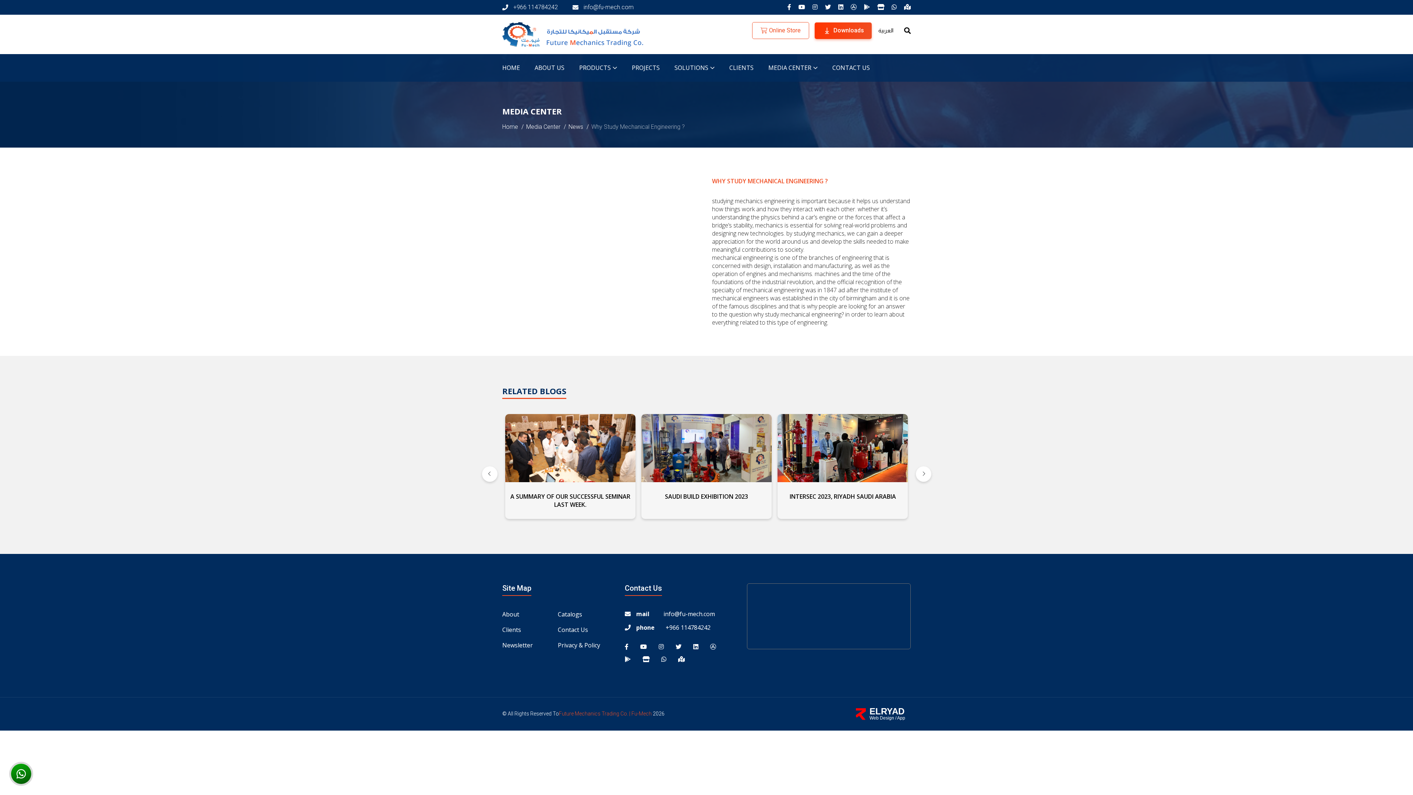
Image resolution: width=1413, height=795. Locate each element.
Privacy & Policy (579, 645)
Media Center (543, 126)
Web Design (882, 718)
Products (595, 68)
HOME (511, 68)
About (510, 614)
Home (510, 126)
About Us (549, 68)
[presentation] (489, 474)
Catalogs (570, 614)
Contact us (851, 68)
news (576, 126)
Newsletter (517, 645)
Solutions (691, 68)
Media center (789, 68)
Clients (741, 68)
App (901, 718)
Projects (646, 68)
